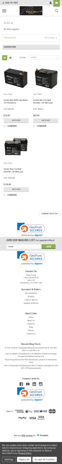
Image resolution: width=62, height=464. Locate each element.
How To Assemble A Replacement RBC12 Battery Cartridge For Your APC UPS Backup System (31, 367)
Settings (8, 459)
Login (27, 300)
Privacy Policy (24, 453)
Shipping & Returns (31, 303)
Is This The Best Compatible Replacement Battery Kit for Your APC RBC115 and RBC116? (31, 349)
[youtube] (28, 384)
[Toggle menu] (4, 11)
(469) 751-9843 (11, 3)
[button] (31, 37)
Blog (31, 327)
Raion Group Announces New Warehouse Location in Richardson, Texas (31, 361)
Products (31, 324)
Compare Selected (49, 214)
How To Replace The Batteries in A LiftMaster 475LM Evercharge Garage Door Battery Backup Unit (31, 355)
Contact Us (31, 334)
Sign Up (34, 300)
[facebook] (21, 384)
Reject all (24, 459)
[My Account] (50, 3)
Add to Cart (16, 120)
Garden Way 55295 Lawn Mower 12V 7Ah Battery (16, 101)
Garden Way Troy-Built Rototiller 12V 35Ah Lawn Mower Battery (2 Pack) (13, 171)
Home (31, 317)
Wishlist (31, 297)
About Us (31, 321)
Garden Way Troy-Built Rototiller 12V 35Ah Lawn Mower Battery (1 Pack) (43, 102)
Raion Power (8, 94)
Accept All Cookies (45, 459)
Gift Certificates (31, 293)
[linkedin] (34, 384)
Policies (31, 330)
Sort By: (22, 57)
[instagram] (41, 384)
